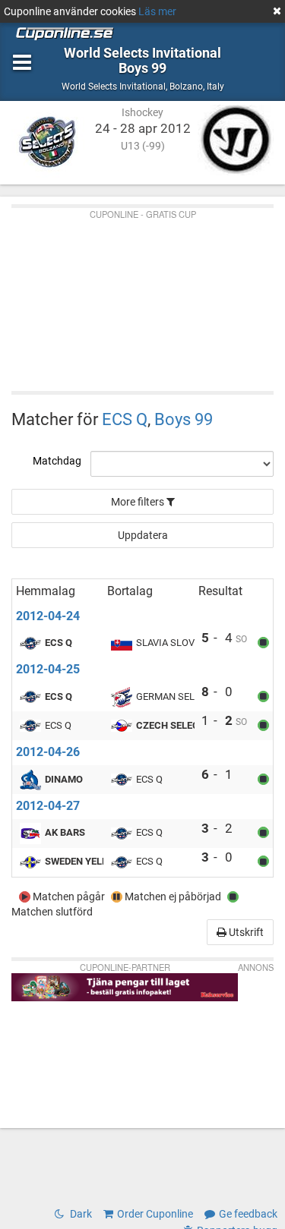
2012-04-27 (48, 806)
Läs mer (157, 11)
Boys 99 (183, 419)
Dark (80, 1214)
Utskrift (245, 932)
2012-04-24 (48, 616)
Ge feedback (248, 1214)
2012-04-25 (48, 669)
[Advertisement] (142, 296)
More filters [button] (138, 502)
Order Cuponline (155, 1214)
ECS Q (124, 419)
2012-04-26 (48, 752)
